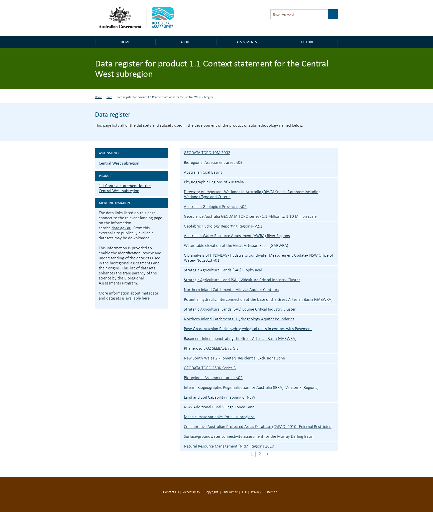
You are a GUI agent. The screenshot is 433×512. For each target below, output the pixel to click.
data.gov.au (121, 228)
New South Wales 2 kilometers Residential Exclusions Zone (234, 358)
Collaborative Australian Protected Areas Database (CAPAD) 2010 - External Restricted (258, 427)
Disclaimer (230, 492)
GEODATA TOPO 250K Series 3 (210, 368)
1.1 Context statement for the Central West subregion (125, 188)
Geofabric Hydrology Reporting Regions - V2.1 (223, 226)
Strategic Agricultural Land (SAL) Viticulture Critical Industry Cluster (242, 280)
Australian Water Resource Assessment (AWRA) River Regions (237, 236)
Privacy (256, 492)
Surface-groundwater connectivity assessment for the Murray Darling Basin (248, 436)
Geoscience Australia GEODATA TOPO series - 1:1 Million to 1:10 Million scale (250, 216)
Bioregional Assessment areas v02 (213, 378)
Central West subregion (119, 163)
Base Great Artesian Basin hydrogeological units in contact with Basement (248, 329)
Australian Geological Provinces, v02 (215, 207)
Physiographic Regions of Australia (214, 182)
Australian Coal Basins (203, 172)
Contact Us (171, 492)
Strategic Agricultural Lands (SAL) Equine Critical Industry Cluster (240, 309)
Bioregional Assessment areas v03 (213, 163)
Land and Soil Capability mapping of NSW (219, 397)
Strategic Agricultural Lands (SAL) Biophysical (223, 270)
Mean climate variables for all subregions (219, 417)
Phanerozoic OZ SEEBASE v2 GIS (211, 348)
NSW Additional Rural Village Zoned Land (219, 407)
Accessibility (191, 492)
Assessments (247, 42)
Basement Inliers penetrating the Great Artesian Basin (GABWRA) (240, 339)
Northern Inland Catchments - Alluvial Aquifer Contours (231, 290)
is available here (136, 298)
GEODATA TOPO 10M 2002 (207, 153)
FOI (244, 492)
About (186, 42)
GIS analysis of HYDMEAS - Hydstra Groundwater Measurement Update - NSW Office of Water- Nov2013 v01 (258, 258)
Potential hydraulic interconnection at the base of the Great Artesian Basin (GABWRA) (258, 300)
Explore (307, 42)
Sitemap (271, 492)
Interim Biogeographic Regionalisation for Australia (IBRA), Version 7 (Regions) (251, 388)
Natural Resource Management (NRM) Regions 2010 (229, 446)
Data (109, 97)
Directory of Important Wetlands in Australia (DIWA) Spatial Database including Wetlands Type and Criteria (252, 194)
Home (125, 42)
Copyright (211, 492)
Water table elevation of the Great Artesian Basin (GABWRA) (236, 246)
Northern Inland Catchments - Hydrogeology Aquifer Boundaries (239, 319)
